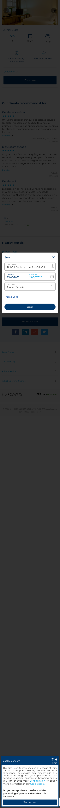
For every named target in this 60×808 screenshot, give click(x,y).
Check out (33, 274)
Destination (11, 264)
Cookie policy (37, 784)
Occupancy (11, 284)
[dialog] (30, 781)
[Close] (53, 257)
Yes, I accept (30, 802)
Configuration (37, 780)
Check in (10, 274)
